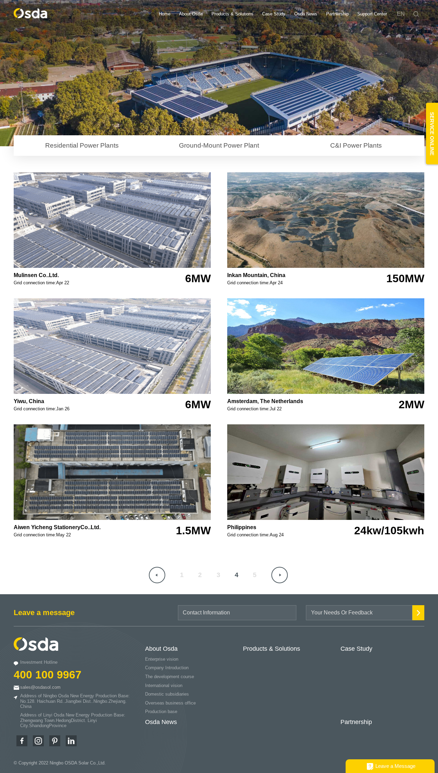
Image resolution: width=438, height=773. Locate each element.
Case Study (273, 13)
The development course (169, 676)
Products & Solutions (232, 13)
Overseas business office (170, 703)
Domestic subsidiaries (167, 694)
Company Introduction (167, 667)
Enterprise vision (161, 659)
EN (401, 14)
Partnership (337, 13)
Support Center (372, 13)
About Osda (191, 13)
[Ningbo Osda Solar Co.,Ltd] (31, 17)
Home (164, 13)
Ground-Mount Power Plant (219, 145)
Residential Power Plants (82, 145)
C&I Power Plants (356, 145)
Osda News (305, 13)
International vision (163, 685)
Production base (161, 711)
